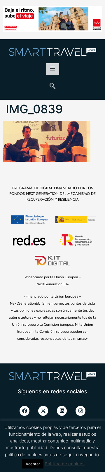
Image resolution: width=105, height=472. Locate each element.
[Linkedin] (62, 411)
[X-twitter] (43, 411)
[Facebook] (24, 411)
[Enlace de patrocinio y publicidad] (52, 19)
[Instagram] (80, 411)
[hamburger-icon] (52, 69)
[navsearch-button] (52, 86)
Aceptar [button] (33, 463)
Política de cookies (65, 463)
